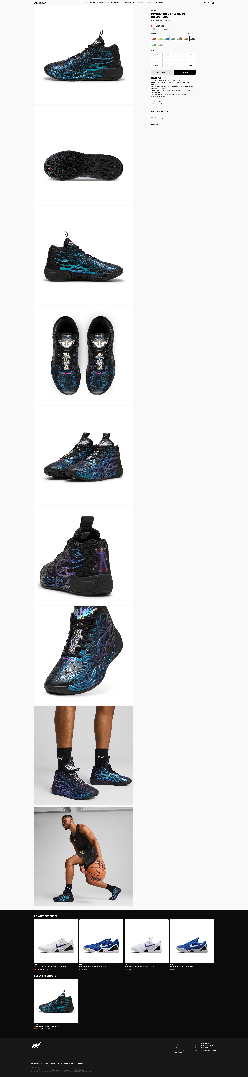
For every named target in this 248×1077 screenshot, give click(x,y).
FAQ (176, 1047)
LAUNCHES (148, 2)
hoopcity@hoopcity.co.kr (208, 1050)
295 (167, 65)
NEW (86, 2)
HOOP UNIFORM (180, 1050)
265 (190, 55)
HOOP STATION (158, 2)
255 (167, 55)
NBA (134, 2)
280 (179, 60)
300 (179, 65)
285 (190, 60)
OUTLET (140, 2)
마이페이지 (209, 3)
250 (156, 55)
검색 (205, 3)
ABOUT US (178, 1043)
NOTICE (177, 1045)
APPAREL (117, 2)
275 (167, 60)
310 (190, 65)
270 (156, 60)
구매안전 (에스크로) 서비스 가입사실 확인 (73, 1063)
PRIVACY (60, 1063)
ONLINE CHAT (205, 1043)
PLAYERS (100, 2)
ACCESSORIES (126, 2)
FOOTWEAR (108, 2)
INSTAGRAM (178, 1052)
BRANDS (92, 2)
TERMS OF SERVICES (50, 1063)
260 (179, 55)
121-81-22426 (47, 1070)
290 (156, 65)
